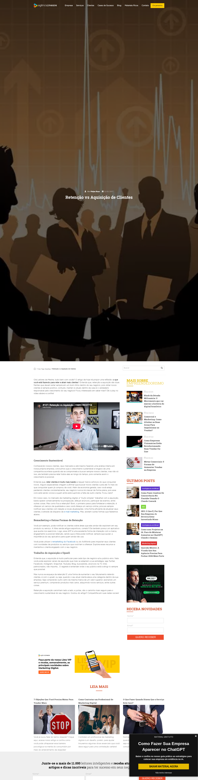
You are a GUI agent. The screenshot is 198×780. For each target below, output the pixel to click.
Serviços (80, 5)
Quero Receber (145, 637)
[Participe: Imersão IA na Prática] (145, 583)
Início (35, 369)
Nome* (130, 616)
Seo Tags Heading (44, 369)
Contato (145, 5)
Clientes (90, 5)
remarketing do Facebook (64, 542)
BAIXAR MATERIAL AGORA (163, 766)
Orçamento (157, 6)
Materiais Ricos (131, 5)
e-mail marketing (71, 512)
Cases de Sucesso (106, 5)
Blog (119, 5)
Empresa (69, 5)
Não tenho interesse (163, 773)
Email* (130, 626)
